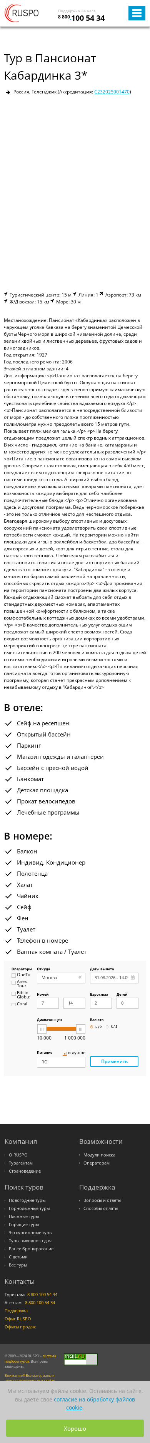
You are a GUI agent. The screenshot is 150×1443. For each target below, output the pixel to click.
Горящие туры (24, 1224)
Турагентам (21, 1163)
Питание (44, 1053)
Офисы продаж (20, 1327)
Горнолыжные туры (29, 1208)
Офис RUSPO (18, 1318)
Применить (114, 1061)
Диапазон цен (49, 1020)
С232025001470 (112, 91)
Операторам (96, 1163)
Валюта (96, 1020)
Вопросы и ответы (102, 1200)
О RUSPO (18, 1155)
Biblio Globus (23, 995)
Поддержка (16, 1310)
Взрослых (99, 995)
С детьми (18, 1257)
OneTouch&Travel (23, 975)
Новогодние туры (27, 1200)
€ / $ (114, 1027)
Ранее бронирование (31, 1248)
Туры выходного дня (30, 1240)
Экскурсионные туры (30, 1232)
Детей (122, 995)
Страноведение (25, 1171)
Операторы (21, 969)
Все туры (18, 1265)
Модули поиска (99, 1155)
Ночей (42, 995)
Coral (22, 1004)
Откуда (43, 969)
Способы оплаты (100, 1208)
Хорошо (75, 1428)
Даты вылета (102, 969)
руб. (98, 1027)
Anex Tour (22, 984)
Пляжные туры (24, 1216)
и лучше (76, 1053)
